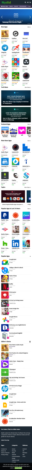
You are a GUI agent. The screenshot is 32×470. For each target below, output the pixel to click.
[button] (30, 17)
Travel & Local (15, 460)
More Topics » (27, 187)
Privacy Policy (4, 454)
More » (29, 27)
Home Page (5, 6)
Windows (25, 452)
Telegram (3, 52)
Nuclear (25, 66)
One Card (25, 38)
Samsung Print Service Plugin (5, 166)
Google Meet (12, 259)
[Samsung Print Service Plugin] (16, 17)
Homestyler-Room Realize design (27, 234)
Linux (24, 456)
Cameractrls (26, 80)
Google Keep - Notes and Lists (17, 402)
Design (13, 458)
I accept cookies (18, 468)
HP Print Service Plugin (15, 386)
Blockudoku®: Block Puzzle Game (27, 152)
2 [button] (29, 23)
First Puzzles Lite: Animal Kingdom (18, 353)
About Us (3, 451)
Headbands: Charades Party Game (27, 52)
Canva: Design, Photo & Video (27, 220)
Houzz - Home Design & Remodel (5, 248)
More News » (28, 87)
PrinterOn (14, 166)
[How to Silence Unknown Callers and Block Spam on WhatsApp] (16, 114)
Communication (16, 456)
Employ (14, 180)
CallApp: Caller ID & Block (16, 267)
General (16, 6)
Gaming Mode (15, 52)
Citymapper (12, 369)
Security (14, 451)
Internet (14, 454)
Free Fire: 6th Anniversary (16, 410)
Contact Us (4, 449)
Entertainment (22, 6)
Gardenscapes (16, 80)
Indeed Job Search (27, 166)
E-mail (29, 6)
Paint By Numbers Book (5, 80)
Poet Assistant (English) (15, 333)
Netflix (11, 284)
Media (13, 452)
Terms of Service (5, 452)
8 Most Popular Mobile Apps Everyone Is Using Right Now (16, 204)
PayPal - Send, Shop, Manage (5, 220)
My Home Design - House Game (27, 248)
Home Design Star (16, 234)
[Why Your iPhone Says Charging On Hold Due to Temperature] (16, 98)
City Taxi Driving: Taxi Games (17, 377)
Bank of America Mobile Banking (5, 234)
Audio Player (4, 66)
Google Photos (13, 317)
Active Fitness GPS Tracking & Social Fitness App (16, 66)
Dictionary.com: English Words (17, 325)
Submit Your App (5, 440)
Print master (12, 292)
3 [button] (30, 23)
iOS (23, 451)
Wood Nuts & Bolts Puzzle (5, 38)
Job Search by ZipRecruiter (5, 180)
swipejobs (25, 180)
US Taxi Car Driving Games (16, 300)
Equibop (14, 38)
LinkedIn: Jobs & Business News (16, 248)
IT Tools (14, 462)
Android (25, 449)
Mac (24, 454)
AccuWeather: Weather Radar (16, 220)
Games (11, 6)
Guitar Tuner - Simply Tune (16, 361)
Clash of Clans (13, 276)
